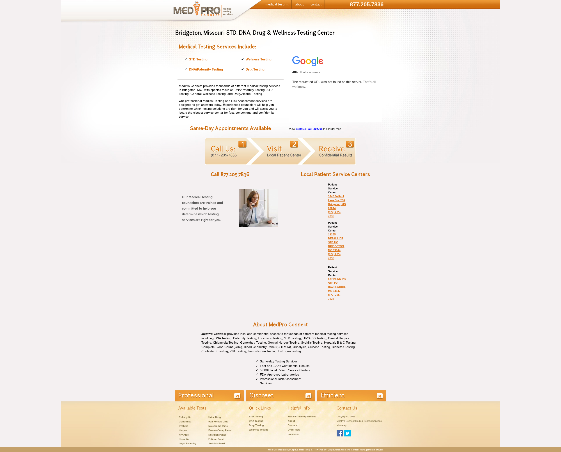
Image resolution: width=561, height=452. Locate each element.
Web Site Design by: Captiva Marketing (289, 449)
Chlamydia (185, 417)
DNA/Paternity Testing (206, 69)
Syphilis (183, 426)
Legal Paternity (187, 443)
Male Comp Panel (218, 426)
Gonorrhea (185, 421)
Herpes (183, 430)
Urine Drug (214, 417)
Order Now (294, 429)
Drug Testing (256, 425)
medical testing (277, 4)
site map (341, 425)
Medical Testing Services (302, 416)
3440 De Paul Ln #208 (309, 128)
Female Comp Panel (219, 430)
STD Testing (198, 59)
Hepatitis (184, 439)
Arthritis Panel (216, 443)
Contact (292, 425)
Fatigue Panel (216, 439)
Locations (293, 434)
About (291, 421)
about (299, 4)
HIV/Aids (184, 434)
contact (316, 4)
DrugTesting (255, 69)
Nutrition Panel (217, 434)
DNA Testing (256, 421)
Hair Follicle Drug (218, 421)
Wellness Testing (259, 59)
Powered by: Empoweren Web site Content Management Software (348, 449)
